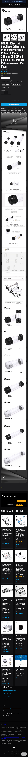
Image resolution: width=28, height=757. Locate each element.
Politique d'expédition (8, 700)
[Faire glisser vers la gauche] (1, 37)
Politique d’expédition (15, 755)
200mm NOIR (5, 81)
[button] (2, 4)
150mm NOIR (5, 78)
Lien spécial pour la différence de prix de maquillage (20, 671)
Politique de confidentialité (9, 753)
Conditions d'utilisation (8, 696)
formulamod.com (16, 740)
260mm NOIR (5, 84)
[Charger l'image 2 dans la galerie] (14, 37)
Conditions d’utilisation (20, 753)
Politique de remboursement (9, 690)
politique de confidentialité (9, 693)
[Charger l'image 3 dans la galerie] (21, 37)
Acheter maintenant (14, 104)
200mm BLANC (16, 81)
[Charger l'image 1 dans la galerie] (6, 37)
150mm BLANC (16, 78)
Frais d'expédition (4, 73)
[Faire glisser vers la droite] (26, 37)
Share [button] (3, 487)
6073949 (4, 724)
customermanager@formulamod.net (12, 708)
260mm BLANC (16, 84)
